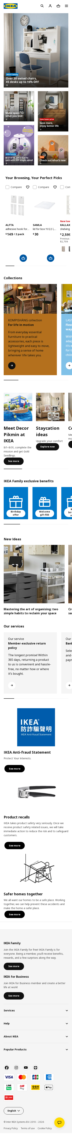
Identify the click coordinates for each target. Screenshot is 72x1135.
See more (13, 461)
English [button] (12, 1110)
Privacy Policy (11, 1128)
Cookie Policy (45, 1128)
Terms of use (28, 1128)
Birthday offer (16, 513)
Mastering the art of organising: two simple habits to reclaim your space (31, 611)
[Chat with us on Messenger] (59, 1122)
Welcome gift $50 (44, 513)
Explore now (47, 446)
